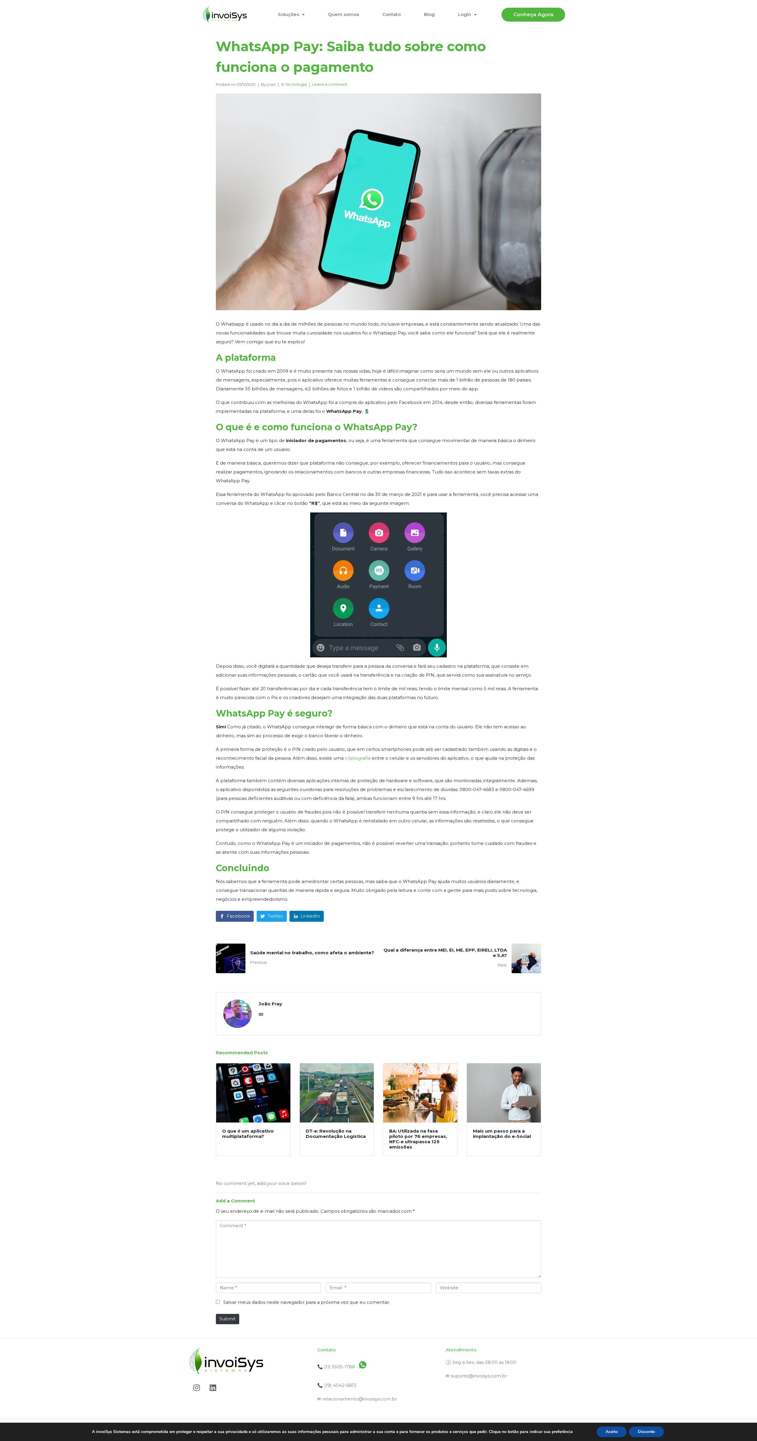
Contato (391, 14)
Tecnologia (296, 84)
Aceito (612, 1431)
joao (271, 84)
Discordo (646, 1431)
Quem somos (343, 14)
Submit (227, 1319)
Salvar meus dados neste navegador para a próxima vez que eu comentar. (306, 1302)
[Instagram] (196, 1387)
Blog (429, 14)
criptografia (358, 758)
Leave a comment (329, 84)
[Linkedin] (213, 1387)
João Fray (270, 1004)
